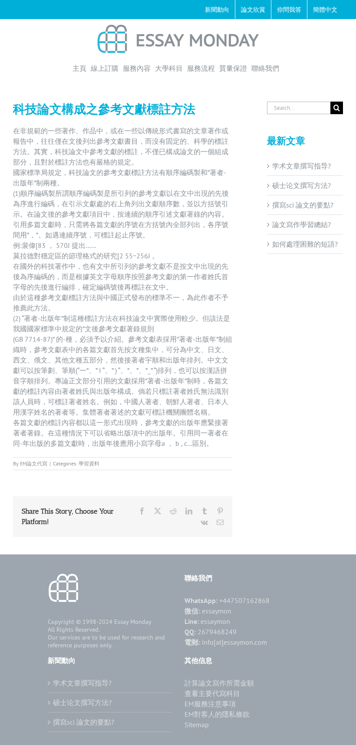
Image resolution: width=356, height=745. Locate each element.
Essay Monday (133, 622)
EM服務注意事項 (210, 703)
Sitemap (197, 724)
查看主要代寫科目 (212, 693)
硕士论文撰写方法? (301, 185)
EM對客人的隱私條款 (217, 714)
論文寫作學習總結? (301, 224)
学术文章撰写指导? (301, 166)
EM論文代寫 (33, 463)
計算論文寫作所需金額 (219, 683)
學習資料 (89, 463)
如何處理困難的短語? (305, 244)
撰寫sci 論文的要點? (302, 205)
